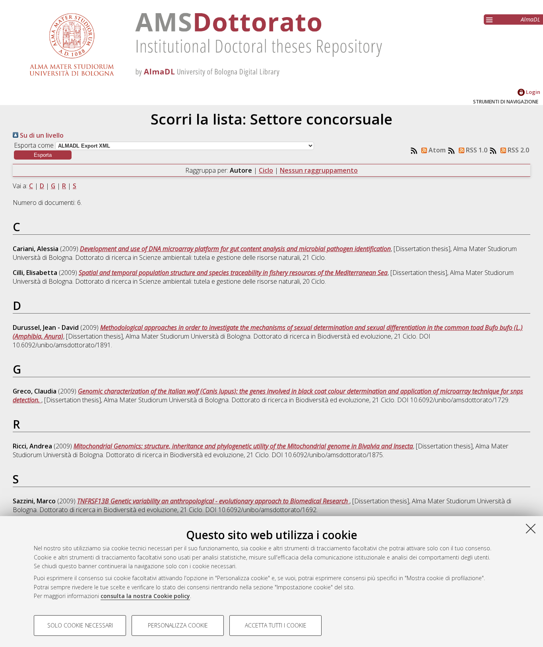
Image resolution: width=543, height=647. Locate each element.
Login (532, 91)
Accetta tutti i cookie (275, 625)
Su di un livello (41, 135)
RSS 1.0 (475, 150)
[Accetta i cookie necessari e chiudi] (530, 528)
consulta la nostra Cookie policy (145, 596)
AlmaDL (530, 19)
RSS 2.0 (517, 150)
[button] (43, 155)
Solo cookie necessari (80, 625)
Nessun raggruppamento (319, 170)
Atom (436, 150)
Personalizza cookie (178, 625)
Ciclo (266, 170)
